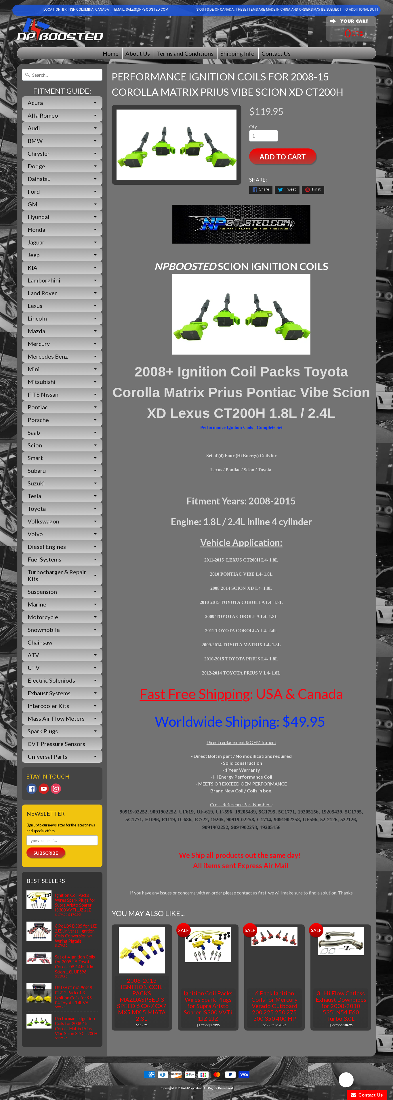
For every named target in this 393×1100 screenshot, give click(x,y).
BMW (35, 140)
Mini (34, 369)
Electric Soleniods (51, 680)
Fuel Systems (44, 559)
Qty (253, 126)
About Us (137, 53)
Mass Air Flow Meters (56, 718)
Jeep (34, 254)
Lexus (35, 305)
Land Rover (42, 292)
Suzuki (36, 483)
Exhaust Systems (49, 693)
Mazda (36, 330)
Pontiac (38, 407)
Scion (35, 445)
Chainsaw (40, 642)
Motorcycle (43, 616)
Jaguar (36, 242)
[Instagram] (56, 788)
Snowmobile (44, 629)
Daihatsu (39, 178)
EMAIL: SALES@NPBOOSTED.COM (140, 9)
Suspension (42, 591)
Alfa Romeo (43, 115)
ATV (33, 654)
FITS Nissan (43, 394)
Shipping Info (237, 53)
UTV (34, 667)
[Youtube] (44, 788)
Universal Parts (47, 756)
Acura (35, 102)
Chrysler (39, 153)
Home (111, 53)
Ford (34, 191)
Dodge (36, 166)
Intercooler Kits (48, 705)
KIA (32, 267)
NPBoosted (193, 1088)
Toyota (37, 508)
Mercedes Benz (48, 356)
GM (32, 204)
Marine (37, 604)
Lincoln (37, 318)
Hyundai (38, 216)
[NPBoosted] (60, 29)
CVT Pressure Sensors (56, 743)
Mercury (39, 343)
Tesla (34, 495)
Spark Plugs (43, 731)
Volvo (35, 533)
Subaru (37, 470)
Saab (34, 432)
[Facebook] (31, 788)
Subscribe (45, 853)
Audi (34, 128)
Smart (35, 457)
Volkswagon (43, 521)
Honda (36, 229)
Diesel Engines (47, 546)
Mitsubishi (42, 381)
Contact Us (276, 53)
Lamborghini (44, 280)
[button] (346, 1080)
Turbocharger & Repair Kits (57, 575)
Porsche (38, 419)
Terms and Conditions (185, 53)
